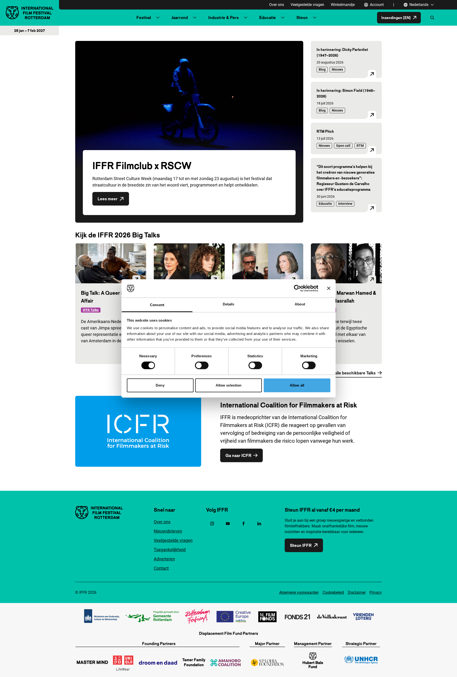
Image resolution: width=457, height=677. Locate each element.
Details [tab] (228, 304)
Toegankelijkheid (170, 549)
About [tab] (300, 304)
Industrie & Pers (223, 17)
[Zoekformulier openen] (432, 17)
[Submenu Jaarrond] (195, 17)
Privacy (375, 592)
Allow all (297, 385)
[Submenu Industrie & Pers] (246, 17)
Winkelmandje (343, 4)
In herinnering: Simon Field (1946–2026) (346, 93)
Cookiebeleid (333, 592)
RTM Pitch (325, 131)
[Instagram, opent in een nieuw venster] (212, 524)
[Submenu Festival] (158, 17)
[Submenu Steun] (315, 17)
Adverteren (164, 558)
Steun (302, 17)
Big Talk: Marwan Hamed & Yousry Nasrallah (346, 297)
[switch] (202, 365)
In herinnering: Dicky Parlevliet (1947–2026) (342, 52)
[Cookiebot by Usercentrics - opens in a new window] (297, 288)
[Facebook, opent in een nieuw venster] (243, 524)
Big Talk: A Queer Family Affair (108, 297)
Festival (143, 17)
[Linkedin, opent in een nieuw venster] (259, 524)
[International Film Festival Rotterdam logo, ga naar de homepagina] (29, 12)
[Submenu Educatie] (283, 17)
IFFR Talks (91, 310)
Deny (160, 385)
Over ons (276, 4)
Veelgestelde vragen (307, 4)
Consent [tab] (157, 305)
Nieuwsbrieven (168, 531)
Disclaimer (357, 592)
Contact (161, 568)
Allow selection (229, 385)
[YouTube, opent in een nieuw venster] (228, 524)
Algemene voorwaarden (299, 592)
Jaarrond (179, 17)
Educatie (267, 17)
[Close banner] (328, 288)
